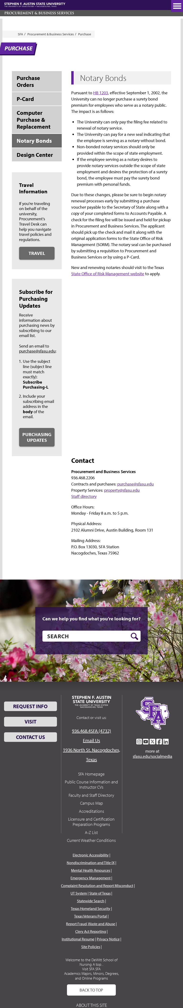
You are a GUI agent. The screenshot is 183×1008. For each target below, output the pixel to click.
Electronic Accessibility (91, 855)
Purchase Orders (28, 81)
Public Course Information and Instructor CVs (91, 784)
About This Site (91, 1005)
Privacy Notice (108, 939)
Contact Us (30, 737)
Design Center (35, 154)
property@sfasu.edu (122, 490)
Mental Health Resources (90, 870)
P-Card (25, 98)
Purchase (84, 34)
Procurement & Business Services (39, 13)
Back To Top (91, 990)
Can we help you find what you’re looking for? (91, 619)
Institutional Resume (78, 939)
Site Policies (90, 946)
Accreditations (91, 811)
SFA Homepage (91, 774)
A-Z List (91, 832)
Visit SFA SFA (91, 968)
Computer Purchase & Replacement (34, 119)
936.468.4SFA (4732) (91, 731)
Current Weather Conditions (91, 840)
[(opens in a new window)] (139, 741)
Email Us (91, 740)
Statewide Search (90, 900)
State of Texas (100, 893)
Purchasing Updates (36, 437)
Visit (30, 721)
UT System (79, 893)
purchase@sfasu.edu (37, 351)
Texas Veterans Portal (90, 916)
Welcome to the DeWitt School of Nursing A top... (91, 962)
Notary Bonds (34, 140)
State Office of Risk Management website (107, 273)
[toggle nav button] (177, 6)
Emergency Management (91, 878)
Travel (37, 253)
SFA (20, 34)
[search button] (134, 636)
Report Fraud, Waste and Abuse (90, 923)
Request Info (30, 706)
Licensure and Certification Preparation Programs (91, 821)
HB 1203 (100, 92)
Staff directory (84, 496)
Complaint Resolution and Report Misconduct (97, 885)
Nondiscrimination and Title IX (91, 862)
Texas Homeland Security (90, 908)
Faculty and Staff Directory (91, 795)
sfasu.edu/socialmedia (152, 756)
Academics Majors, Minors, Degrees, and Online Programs (91, 975)
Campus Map (91, 803)
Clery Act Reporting (90, 931)
